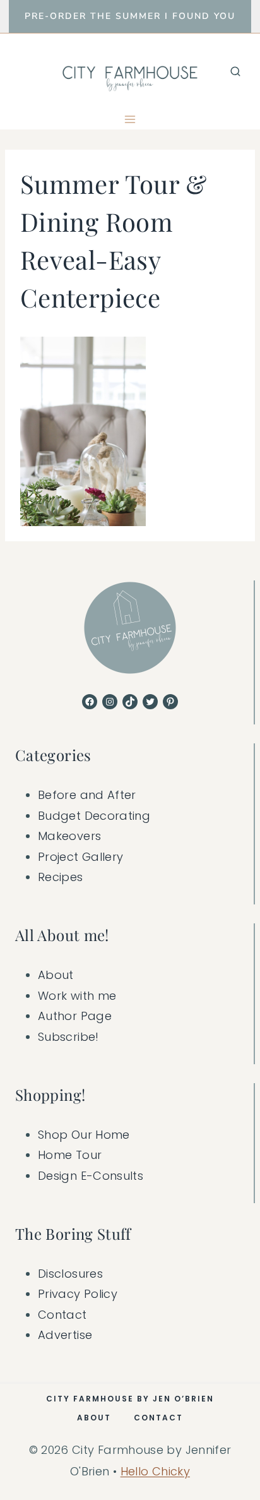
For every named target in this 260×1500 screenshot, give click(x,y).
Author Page (75, 1016)
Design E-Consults (90, 1176)
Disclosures (70, 1273)
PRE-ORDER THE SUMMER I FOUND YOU (130, 16)
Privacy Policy (77, 1294)
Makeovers (69, 836)
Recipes (60, 877)
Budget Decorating (94, 816)
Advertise (65, 1335)
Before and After (87, 795)
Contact (62, 1315)
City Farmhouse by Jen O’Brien (130, 1398)
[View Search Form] (235, 71)
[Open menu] (130, 119)
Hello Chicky (155, 1471)
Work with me (77, 996)
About (56, 975)
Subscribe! (68, 1037)
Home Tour (70, 1155)
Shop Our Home (84, 1135)
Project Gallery (80, 857)
